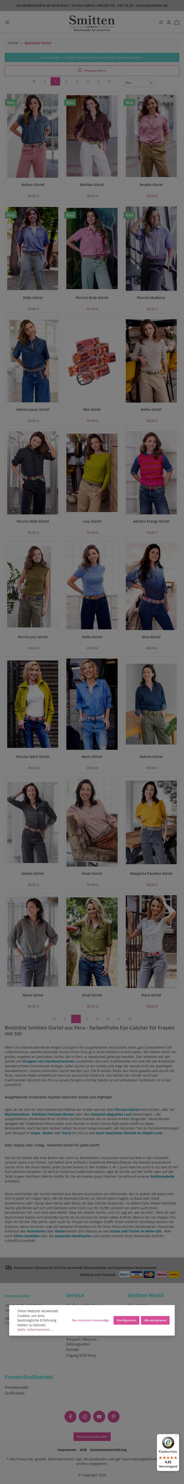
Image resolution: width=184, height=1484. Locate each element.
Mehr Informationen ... (35, 1329)
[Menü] (176, 1437)
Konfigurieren (126, 1320)
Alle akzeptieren (155, 1320)
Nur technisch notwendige (90, 1320)
